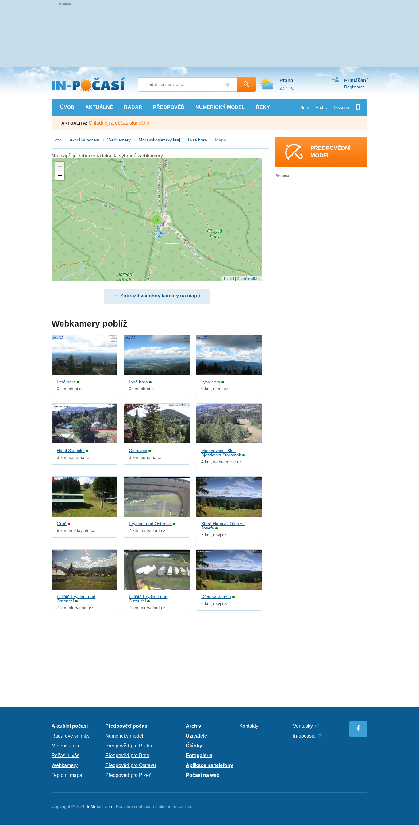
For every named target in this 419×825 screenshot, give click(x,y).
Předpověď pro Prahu (128, 745)
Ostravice (138, 450)
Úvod (57, 140)
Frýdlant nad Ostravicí (150, 523)
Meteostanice (66, 745)
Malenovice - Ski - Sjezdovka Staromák (221, 452)
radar (133, 107)
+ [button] (60, 166)
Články (194, 745)
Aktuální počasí (84, 140)
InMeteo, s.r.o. (101, 806)
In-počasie (304, 735)
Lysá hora (197, 140)
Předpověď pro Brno (127, 755)
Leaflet (229, 278)
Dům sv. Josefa (216, 596)
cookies (185, 806)
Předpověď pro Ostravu (130, 765)
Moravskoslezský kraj (159, 140)
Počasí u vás (65, 755)
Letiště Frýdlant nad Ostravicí (76, 598)
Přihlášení (355, 80)
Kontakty (248, 726)
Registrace (354, 86)
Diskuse (341, 107)
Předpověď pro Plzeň (128, 775)
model (220, 107)
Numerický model (124, 735)
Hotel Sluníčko (71, 450)
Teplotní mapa (67, 775)
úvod (67, 107)
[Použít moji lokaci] (227, 84)
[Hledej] (246, 84)
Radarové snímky (71, 735)
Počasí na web (203, 775)
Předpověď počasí (126, 726)
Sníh (304, 107)
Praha (286, 80)
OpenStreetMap (248, 278)
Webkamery (119, 140)
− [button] (60, 176)
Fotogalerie (199, 755)
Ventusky (303, 726)
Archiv (322, 107)
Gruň (62, 523)
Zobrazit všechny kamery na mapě (160, 295)
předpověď (169, 107)
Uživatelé (196, 735)
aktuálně (99, 107)
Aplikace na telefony (209, 765)
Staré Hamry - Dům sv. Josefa (223, 525)
